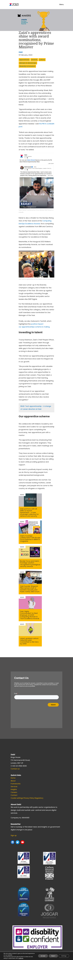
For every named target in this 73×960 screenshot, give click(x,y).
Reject (53, 956)
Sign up (14, 835)
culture (42, 59)
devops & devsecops (27, 63)
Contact (14, 795)
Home (13, 778)
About (13, 781)
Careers (14, 792)
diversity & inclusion (27, 66)
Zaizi (21, 52)
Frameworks (15, 784)
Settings (63, 956)
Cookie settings (17, 798)
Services (14, 786)
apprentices (24, 59)
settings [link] (21, 958)
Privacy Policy (29, 798)
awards (34, 59)
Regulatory (39, 798)
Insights (14, 789)
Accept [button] (43, 956)
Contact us (15, 769)
